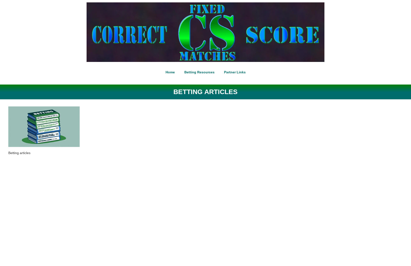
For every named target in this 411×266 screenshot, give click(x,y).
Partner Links (235, 72)
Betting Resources (199, 72)
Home (170, 72)
